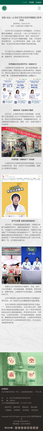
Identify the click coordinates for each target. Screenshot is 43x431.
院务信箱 (34, 410)
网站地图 (34, 407)
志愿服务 (8, 410)
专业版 (31, 2)
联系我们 (17, 410)
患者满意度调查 (27, 392)
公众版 (24, 2)
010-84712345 (26, 403)
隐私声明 (16, 407)
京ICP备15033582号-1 (21, 421)
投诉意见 (26, 410)
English (38, 2)
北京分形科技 (25, 424)
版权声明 (8, 407)
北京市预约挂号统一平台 (10, 392)
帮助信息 (25, 407)
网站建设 (16, 424)
